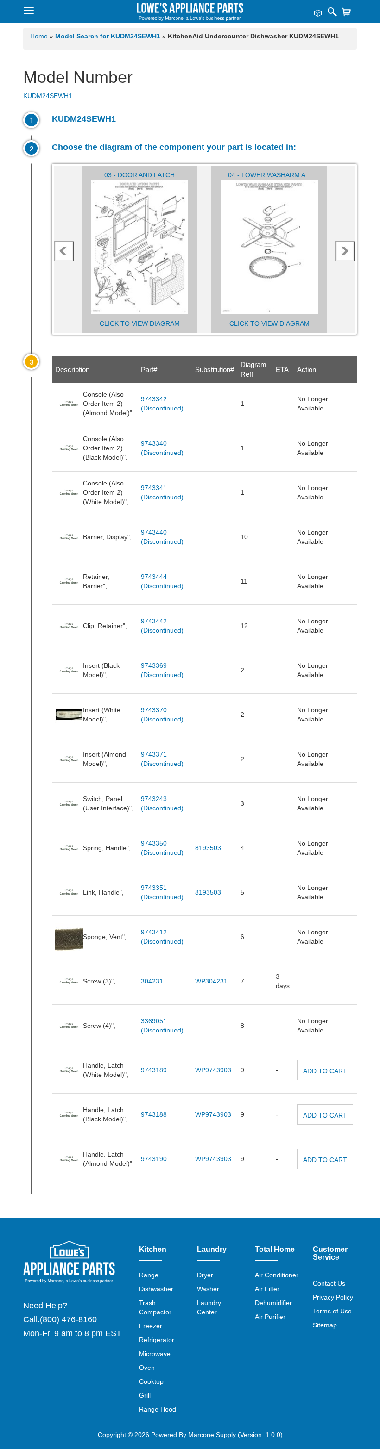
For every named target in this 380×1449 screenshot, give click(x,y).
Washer (208, 1289)
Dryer (205, 1275)
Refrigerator (156, 1339)
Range (148, 1275)
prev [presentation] (63, 251)
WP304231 (211, 981)
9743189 (154, 1070)
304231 (152, 981)
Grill (145, 1395)
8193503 (208, 848)
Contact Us (329, 1283)
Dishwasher (156, 1289)
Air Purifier (270, 1316)
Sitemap (325, 1325)
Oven (147, 1367)
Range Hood (157, 1409)
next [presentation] (345, 251)
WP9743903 (213, 1070)
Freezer (150, 1326)
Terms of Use (332, 1311)
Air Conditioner (276, 1275)
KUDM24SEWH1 (47, 96)
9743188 (154, 1114)
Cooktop (151, 1381)
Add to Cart (325, 1071)
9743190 (154, 1159)
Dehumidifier (273, 1302)
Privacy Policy (333, 1297)
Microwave (155, 1353)
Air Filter (267, 1289)
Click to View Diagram (140, 323)
